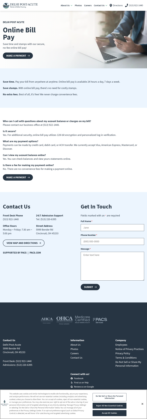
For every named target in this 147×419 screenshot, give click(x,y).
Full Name (86, 221)
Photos (74, 349)
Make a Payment (16, 55)
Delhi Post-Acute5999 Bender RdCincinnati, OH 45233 (14, 348)
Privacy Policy (122, 353)
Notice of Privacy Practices (129, 349)
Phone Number (89, 235)
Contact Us (76, 357)
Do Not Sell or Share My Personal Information (109, 397)
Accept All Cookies (109, 413)
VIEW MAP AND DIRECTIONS (22, 243)
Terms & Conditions (126, 357)
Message (86, 248)
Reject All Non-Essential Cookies (109, 405)
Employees (121, 344)
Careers (74, 353)
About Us (75, 344)
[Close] (142, 404)
